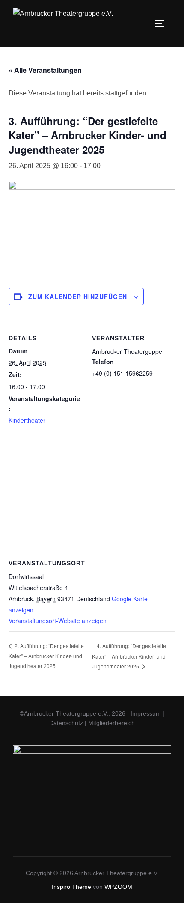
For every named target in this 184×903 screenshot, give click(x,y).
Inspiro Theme (71, 886)
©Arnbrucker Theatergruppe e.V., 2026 (72, 713)
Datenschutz (66, 722)
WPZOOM (118, 886)
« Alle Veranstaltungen (45, 70)
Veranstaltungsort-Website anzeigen (58, 620)
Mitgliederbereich (111, 722)
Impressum (146, 713)
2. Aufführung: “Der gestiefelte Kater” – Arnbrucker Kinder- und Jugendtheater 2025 (46, 655)
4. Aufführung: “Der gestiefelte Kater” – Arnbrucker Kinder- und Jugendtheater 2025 (129, 656)
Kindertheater (27, 420)
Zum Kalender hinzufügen (77, 296)
